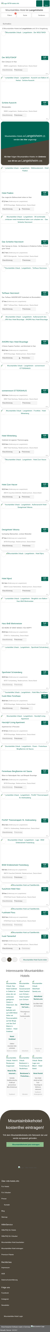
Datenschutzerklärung (9, 1280)
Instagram (5, 1299)
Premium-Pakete (7, 1254)
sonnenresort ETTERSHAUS (14, 391)
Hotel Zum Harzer (9, 485)
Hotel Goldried (12, 1037)
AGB (3, 1274)
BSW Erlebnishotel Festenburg (15, 865)
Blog (3, 1211)
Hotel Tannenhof (9, 936)
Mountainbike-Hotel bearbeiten (12, 1242)
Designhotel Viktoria (10, 530)
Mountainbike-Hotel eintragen (12, 1248)
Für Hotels (5, 1186)
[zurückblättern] (7, 43)
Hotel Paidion (7, 193)
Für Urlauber (6, 1192)
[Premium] (45, 973)
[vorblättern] (43, 43)
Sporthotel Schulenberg (12, 672)
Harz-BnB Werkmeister (12, 623)
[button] (4, 959)
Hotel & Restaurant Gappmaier (12, 1072)
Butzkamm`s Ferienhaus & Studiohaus (25, 1075)
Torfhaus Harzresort (10, 293)
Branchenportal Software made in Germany (15, 1327)
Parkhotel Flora (8, 912)
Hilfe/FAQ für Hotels (8, 1230)
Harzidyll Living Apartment (13, 722)
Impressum (5, 1267)
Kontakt (7, 1205)
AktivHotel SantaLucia (38, 997)
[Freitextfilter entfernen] (39, 3)
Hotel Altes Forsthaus (11, 696)
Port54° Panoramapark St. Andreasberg (19, 820)
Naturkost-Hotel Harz (11, 889)
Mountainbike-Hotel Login (13, 1316)
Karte (25, 15)
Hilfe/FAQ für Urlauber (9, 1236)
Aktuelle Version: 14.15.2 (8, 1330)
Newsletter (5, 1305)
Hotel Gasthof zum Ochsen (25, 1006)
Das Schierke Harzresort (12, 242)
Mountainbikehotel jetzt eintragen (26, 1144)
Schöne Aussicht (9, 103)
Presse (4, 1199)
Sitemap (4, 1217)
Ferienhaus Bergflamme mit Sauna (17, 771)
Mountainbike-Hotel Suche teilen (35, 960)
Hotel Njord (7, 578)
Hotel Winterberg (9, 436)
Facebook (5, 1293)
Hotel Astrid (38, 1073)
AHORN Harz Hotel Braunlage (15, 342)
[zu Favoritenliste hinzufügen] (4, 34)
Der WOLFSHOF (9, 57)
